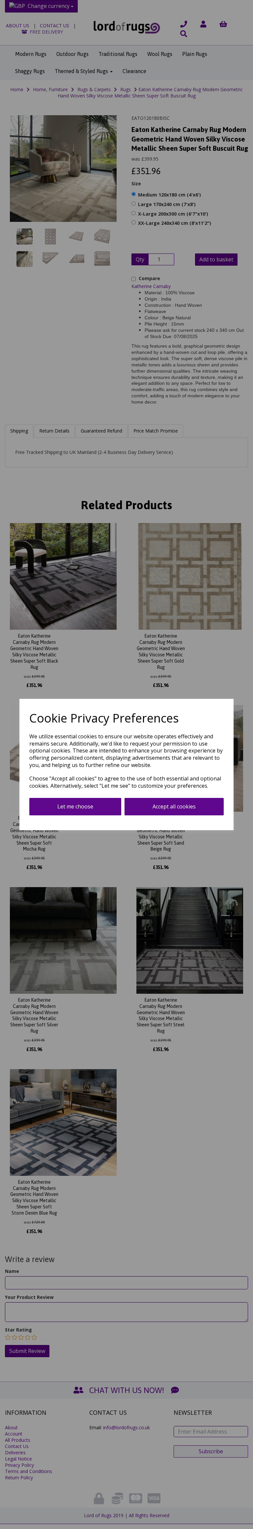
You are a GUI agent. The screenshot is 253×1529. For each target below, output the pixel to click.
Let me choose (75, 806)
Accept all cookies (174, 806)
